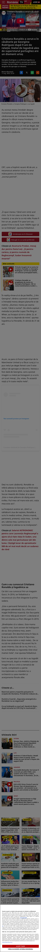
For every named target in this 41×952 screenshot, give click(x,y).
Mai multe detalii (23, 917)
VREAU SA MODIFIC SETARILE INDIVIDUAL (20, 949)
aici (2, 925)
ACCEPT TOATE (20, 946)
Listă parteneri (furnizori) (7, 942)
